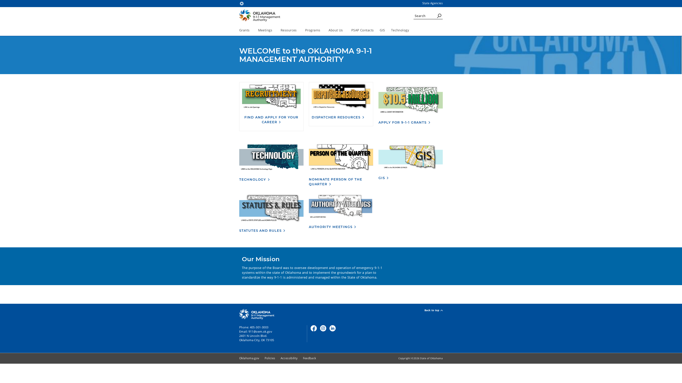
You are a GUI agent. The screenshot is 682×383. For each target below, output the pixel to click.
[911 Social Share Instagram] (323, 328)
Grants (244, 30)
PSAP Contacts (362, 30)
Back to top (431, 310)
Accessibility (289, 358)
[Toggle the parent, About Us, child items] (344, 30)
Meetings (265, 30)
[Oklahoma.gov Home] (241, 3)
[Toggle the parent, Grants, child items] (251, 30)
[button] (271, 119)
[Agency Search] (439, 15)
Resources (289, 30)
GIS (382, 30)
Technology (400, 30)
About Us (336, 30)
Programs (312, 30)
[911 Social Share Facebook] (314, 328)
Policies (270, 358)
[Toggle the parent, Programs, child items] (321, 30)
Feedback (309, 358)
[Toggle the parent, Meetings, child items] (273, 30)
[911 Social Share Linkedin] (332, 328)
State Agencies (432, 3)
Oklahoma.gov (249, 358)
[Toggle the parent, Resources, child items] (298, 30)
